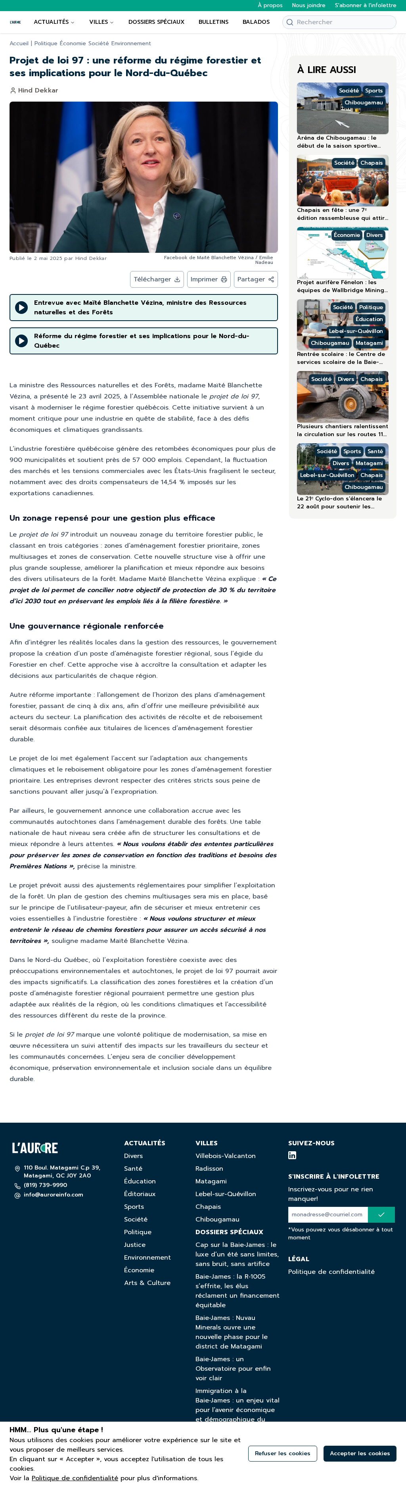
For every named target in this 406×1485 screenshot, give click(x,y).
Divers (133, 1156)
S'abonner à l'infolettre (365, 6)
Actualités (51, 22)
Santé (133, 1168)
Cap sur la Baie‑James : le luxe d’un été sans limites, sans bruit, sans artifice (237, 1254)
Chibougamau (217, 1219)
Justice (135, 1245)
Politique (45, 44)
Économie (73, 44)
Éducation (140, 1181)
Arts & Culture (147, 1283)
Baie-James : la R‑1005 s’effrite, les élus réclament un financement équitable (237, 1291)
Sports (134, 1207)
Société (98, 44)
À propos (270, 6)
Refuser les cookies (282, 1453)
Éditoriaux (140, 1194)
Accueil (19, 44)
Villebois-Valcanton (225, 1156)
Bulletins (213, 22)
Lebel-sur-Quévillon (225, 1194)
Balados (256, 22)
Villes (98, 22)
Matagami (211, 1181)
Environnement (131, 44)
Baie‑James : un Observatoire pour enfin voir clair (233, 1368)
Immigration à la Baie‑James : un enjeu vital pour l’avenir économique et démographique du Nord (237, 1410)
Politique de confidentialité (331, 1272)
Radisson (209, 1168)
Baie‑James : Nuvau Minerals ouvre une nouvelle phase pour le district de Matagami (231, 1332)
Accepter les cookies (360, 1453)
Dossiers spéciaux (156, 22)
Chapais (208, 1207)
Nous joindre (309, 6)
